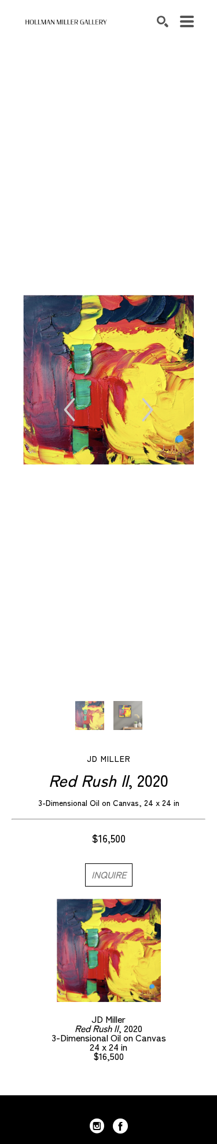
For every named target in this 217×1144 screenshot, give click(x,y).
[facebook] (120, 1126)
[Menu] (187, 21)
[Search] (162, 21)
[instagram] (97, 1126)
